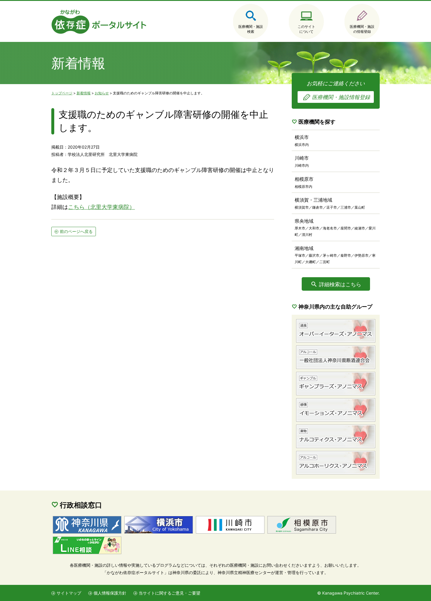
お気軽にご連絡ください (338, 90)
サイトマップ (69, 592)
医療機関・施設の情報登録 (362, 29)
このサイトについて (306, 29)
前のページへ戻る (76, 231)
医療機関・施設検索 (250, 29)
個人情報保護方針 (110, 592)
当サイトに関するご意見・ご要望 (169, 592)
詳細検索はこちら (340, 284)
